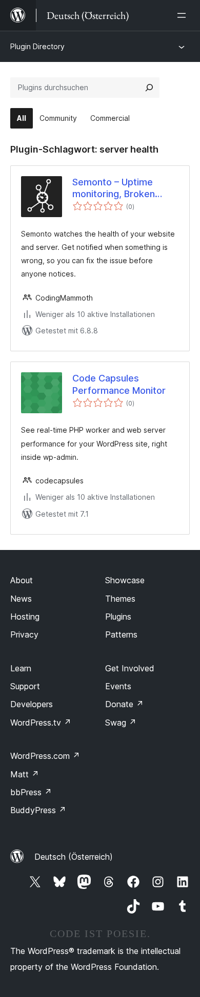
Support (25, 686)
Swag (120, 722)
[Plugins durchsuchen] (149, 87)
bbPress (31, 792)
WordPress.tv (40, 722)
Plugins (118, 616)
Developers (31, 704)
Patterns (121, 634)
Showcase (125, 580)
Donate (124, 704)
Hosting (24, 616)
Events (118, 686)
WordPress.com (45, 756)
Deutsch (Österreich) (73, 857)
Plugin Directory (37, 46)
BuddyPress (38, 810)
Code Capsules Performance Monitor (119, 384)
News (21, 598)
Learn (20, 668)
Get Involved (129, 668)
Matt (24, 774)
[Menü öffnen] (183, 15)
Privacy (24, 634)
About (21, 580)
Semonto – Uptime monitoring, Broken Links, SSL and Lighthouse (113, 188)
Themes (120, 598)
